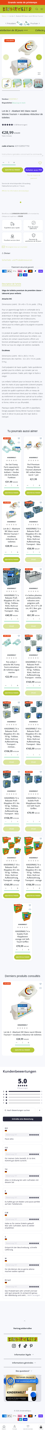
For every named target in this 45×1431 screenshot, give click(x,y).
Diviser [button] (7, 253)
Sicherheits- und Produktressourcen (17, 260)
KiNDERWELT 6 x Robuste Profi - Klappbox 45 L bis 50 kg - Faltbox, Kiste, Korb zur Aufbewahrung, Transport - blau (11, 806)
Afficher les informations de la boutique (15, 191)
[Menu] (41, 9)
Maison (4, 16)
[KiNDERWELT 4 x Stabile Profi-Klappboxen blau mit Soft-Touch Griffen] (33, 779)
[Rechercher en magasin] (36, 9)
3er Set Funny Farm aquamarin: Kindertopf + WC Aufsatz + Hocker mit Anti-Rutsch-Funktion (11, 471)
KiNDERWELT (13, 99)
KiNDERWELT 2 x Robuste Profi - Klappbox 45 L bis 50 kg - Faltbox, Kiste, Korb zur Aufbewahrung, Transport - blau (11, 603)
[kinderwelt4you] (17, 9)
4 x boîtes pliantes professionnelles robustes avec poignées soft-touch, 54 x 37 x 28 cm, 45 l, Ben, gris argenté (33, 603)
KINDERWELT (11, 457)
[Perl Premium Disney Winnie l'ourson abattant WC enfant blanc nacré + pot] (33, 445)
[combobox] (39, 1110)
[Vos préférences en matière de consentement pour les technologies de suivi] (41, 1427)
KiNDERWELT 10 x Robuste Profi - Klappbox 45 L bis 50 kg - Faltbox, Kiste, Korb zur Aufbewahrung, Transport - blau (33, 736)
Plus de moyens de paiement (33, 176)
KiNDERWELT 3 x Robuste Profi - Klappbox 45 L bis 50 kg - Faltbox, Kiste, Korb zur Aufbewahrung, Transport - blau (33, 536)
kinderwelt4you (25, 1411)
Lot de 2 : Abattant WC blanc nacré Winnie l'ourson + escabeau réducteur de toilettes (11, 535)
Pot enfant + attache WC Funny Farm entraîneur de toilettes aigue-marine (12, 667)
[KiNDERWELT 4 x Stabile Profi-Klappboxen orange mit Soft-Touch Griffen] (22, 912)
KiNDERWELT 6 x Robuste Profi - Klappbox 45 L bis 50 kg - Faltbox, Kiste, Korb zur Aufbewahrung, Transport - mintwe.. (11, 737)
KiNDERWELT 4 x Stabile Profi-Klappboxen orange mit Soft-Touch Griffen (22, 936)
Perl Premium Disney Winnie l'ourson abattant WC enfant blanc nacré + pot (33, 469)
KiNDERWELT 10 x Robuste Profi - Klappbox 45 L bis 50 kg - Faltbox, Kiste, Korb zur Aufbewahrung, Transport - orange (11, 872)
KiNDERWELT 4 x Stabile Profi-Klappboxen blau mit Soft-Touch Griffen (33, 803)
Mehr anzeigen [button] (33, 1295)
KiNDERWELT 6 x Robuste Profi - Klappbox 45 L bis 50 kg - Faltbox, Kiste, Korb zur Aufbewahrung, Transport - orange (33, 872)
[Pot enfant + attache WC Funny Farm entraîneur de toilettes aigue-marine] (11, 643)
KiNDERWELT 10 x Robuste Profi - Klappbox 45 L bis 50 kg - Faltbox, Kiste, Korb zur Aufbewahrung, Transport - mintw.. (33, 670)
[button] (39, 57)
